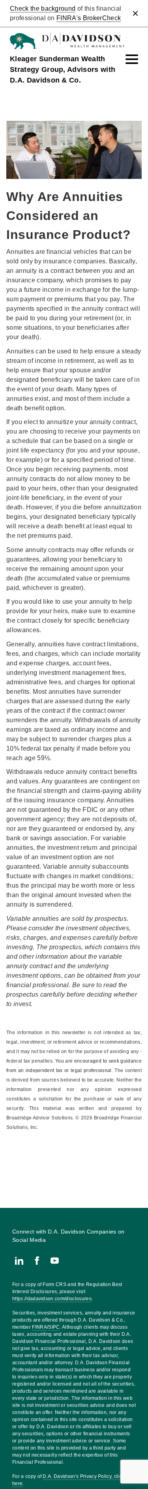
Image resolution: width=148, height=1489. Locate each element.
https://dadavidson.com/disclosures (52, 1298)
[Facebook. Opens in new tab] (37, 1260)
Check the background (42, 8)
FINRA (39, 1327)
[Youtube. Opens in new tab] (55, 1260)
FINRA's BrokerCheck (88, 18)
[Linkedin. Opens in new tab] (19, 1260)
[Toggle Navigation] (132, 59)
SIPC (54, 1327)
